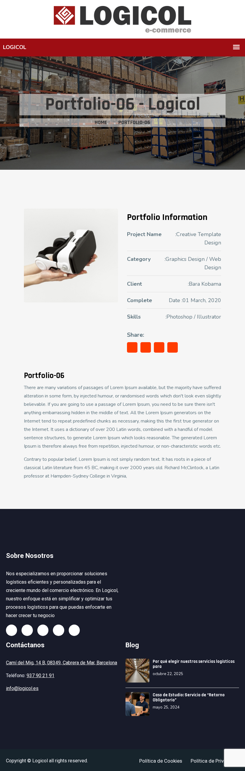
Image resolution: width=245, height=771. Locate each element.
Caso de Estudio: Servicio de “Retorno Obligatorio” (189, 697)
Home (101, 122)
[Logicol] (122, 18)
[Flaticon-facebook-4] (11, 630)
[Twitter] (27, 630)
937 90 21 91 (40, 675)
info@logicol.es (22, 688)
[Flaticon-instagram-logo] (42, 630)
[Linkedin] (58, 630)
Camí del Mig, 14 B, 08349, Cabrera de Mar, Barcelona (61, 663)
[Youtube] (74, 630)
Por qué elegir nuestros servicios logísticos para (194, 664)
